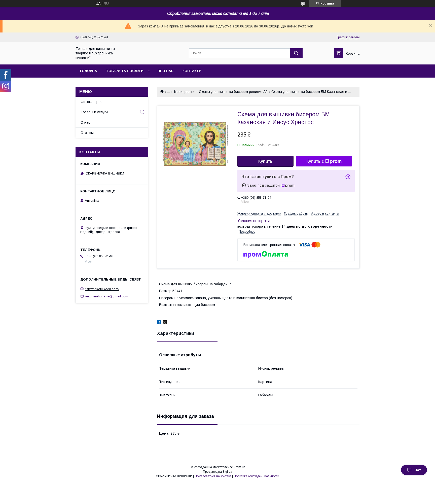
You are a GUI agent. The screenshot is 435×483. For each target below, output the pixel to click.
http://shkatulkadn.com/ (102, 289)
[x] (165, 323)
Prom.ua (239, 467)
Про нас (165, 71)
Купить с (315, 161)
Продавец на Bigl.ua (217, 471)
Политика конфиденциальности (256, 476)
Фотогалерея (91, 102)
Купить (265, 161)
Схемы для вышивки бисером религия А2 (233, 92)
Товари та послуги (124, 71)
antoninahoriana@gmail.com (106, 296)
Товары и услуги (94, 112)
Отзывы (87, 133)
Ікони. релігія (184, 92)
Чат (418, 470)
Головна (88, 71)
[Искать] (296, 53)
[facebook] (159, 323)
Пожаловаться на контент (213, 476)
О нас (85, 122)
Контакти (192, 71)
